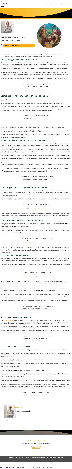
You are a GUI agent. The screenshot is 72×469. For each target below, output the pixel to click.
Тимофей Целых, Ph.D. (17, 407)
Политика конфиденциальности (56, 457)
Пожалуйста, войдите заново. (6, 467)
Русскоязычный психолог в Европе (32, 457)
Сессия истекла (3, 464)
